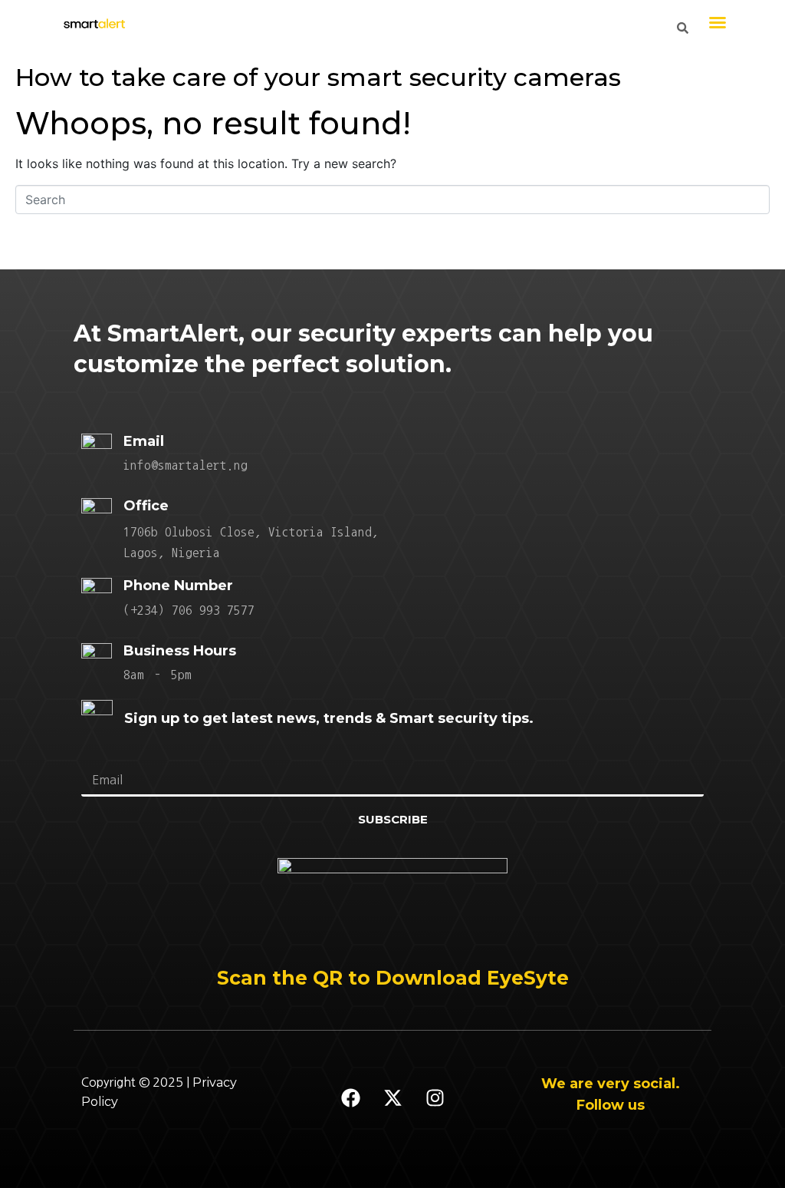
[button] (717, 22)
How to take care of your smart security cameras (318, 77)
